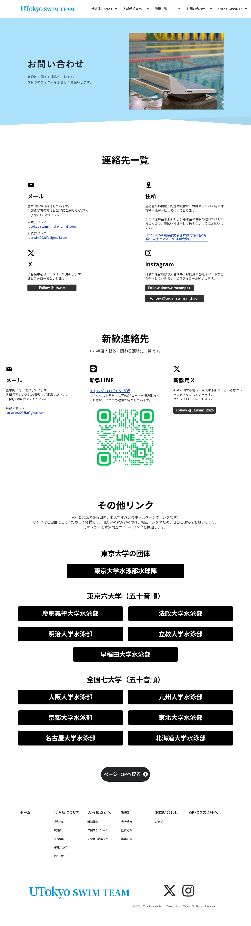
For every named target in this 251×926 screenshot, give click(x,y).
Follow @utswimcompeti (169, 288)
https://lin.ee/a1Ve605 (110, 390)
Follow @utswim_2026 (195, 410)
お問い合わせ (195, 8)
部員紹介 (59, 839)
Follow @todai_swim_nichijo (173, 298)
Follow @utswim (52, 288)
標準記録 (126, 839)
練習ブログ (60, 847)
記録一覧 (161, 8)
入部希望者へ (132, 8)
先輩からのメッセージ (100, 839)
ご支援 (159, 821)
